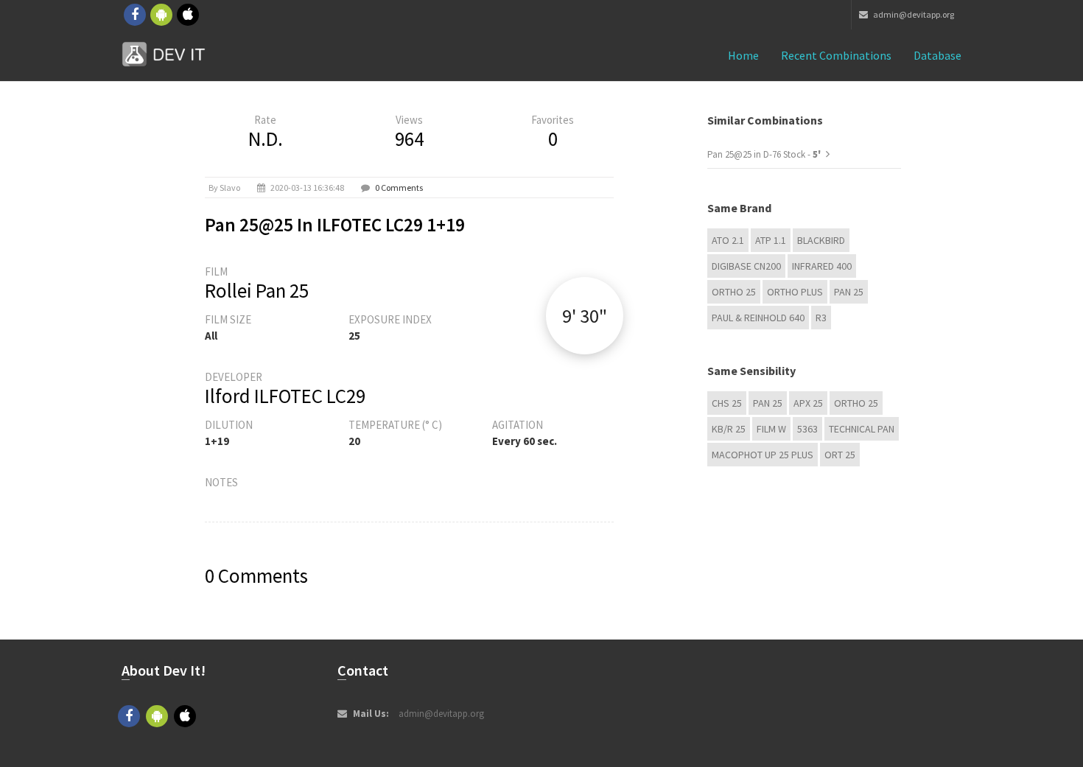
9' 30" (584, 316)
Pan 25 (848, 291)
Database (937, 55)
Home (743, 55)
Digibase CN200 (746, 266)
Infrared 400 (822, 266)
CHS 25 (727, 403)
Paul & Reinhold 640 (758, 317)
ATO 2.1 (728, 240)
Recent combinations (836, 55)
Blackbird (821, 240)
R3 (821, 317)
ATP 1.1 (770, 240)
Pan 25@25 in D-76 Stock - (765, 154)
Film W (771, 428)
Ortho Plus (795, 291)
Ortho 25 (734, 291)
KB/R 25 (729, 428)
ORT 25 (839, 454)
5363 (807, 428)
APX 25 (808, 403)
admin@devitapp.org (913, 14)
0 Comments (399, 187)
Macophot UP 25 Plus (762, 454)
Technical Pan (861, 428)
